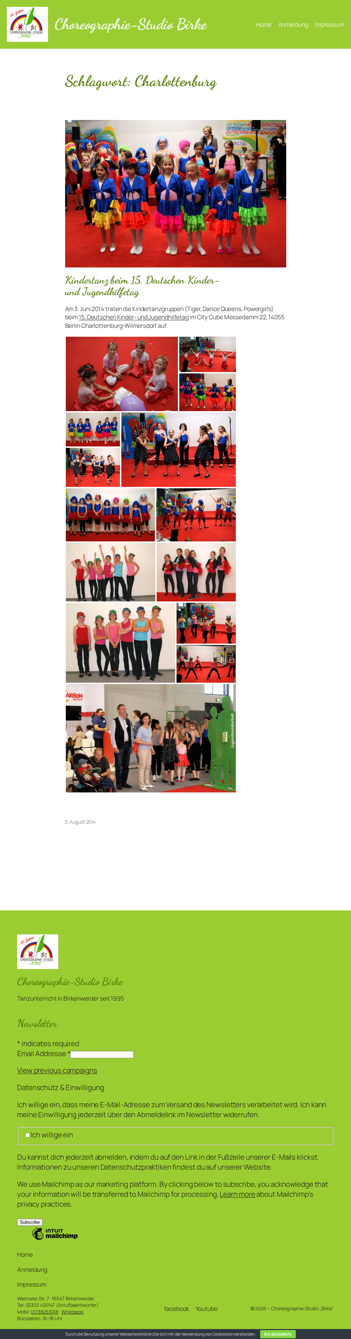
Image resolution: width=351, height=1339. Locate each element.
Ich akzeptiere (278, 1334)
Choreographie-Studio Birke (130, 24)
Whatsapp (72, 1311)
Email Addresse (43, 1053)
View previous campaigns (57, 1070)
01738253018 (44, 1311)
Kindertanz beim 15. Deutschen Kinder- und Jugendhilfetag (142, 286)
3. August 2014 (80, 821)
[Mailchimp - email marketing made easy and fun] (55, 1238)
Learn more (237, 1194)
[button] (122, 374)
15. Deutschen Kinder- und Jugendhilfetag (134, 317)
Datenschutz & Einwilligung (60, 1087)
